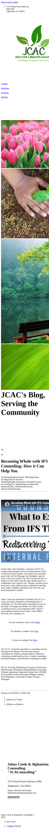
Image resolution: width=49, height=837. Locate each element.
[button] (14, 797)
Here (38, 622)
